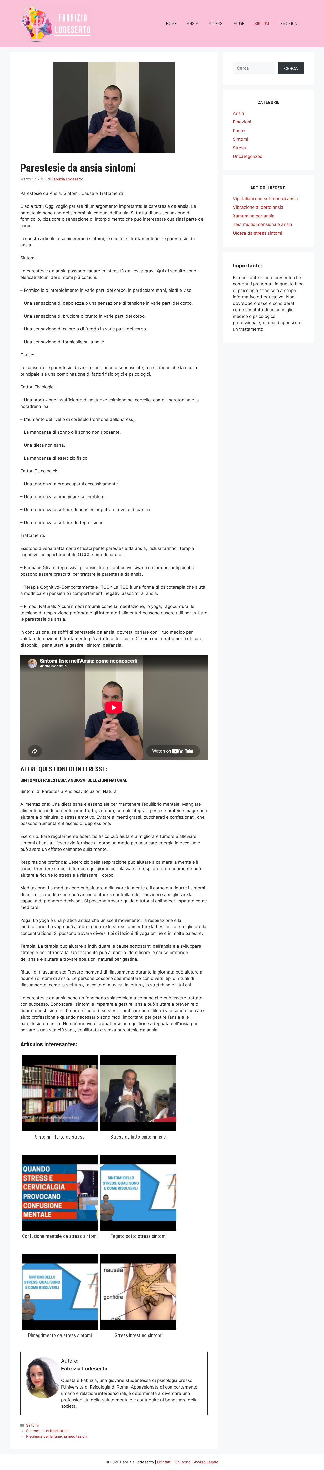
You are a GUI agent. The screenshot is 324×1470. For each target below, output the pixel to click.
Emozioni (289, 23)
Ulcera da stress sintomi (257, 233)
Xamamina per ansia (253, 215)
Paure (238, 23)
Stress (216, 23)
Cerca (291, 68)
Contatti (164, 1462)
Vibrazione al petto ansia (258, 207)
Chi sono (183, 1462)
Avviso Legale (206, 1462)
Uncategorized (248, 156)
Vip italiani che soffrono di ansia (265, 198)
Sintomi (262, 23)
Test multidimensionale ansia (262, 224)
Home (171, 23)
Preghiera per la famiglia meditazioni (56, 1436)
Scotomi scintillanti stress (47, 1430)
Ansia (192, 23)
